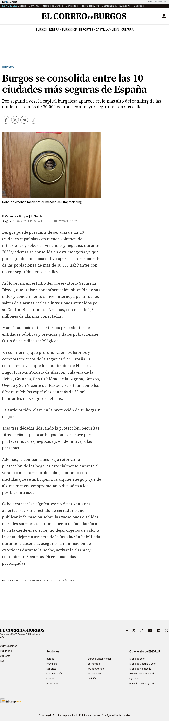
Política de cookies (89, 715)
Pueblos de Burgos (52, 5)
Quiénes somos (8, 646)
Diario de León (137, 658)
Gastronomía (109, 5)
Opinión (92, 678)
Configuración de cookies (116, 715)
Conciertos (72, 5)
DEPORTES (86, 29)
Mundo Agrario (96, 668)
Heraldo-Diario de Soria (142, 673)
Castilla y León (107, 29)
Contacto (5, 656)
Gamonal (34, 5)
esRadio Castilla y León (142, 683)
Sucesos (139, 5)
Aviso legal (45, 715)
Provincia (51, 663)
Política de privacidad (65, 715)
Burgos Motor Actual (99, 658)
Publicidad (6, 651)
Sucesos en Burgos (32, 580)
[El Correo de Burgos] (84, 16)
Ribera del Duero (90, 5)
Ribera (54, 29)
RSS (2, 660)
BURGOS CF (69, 29)
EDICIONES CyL (155, 2)
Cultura (127, 29)
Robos (74, 580)
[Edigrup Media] (10, 700)
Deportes (51, 668)
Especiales (52, 683)
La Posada (94, 663)
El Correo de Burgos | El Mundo (22, 216)
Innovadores (95, 673)
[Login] (164, 16)
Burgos (41, 29)
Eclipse (22, 5)
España (63, 580)
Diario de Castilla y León (142, 663)
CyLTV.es (134, 678)
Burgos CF (125, 5)
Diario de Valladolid (140, 668)
